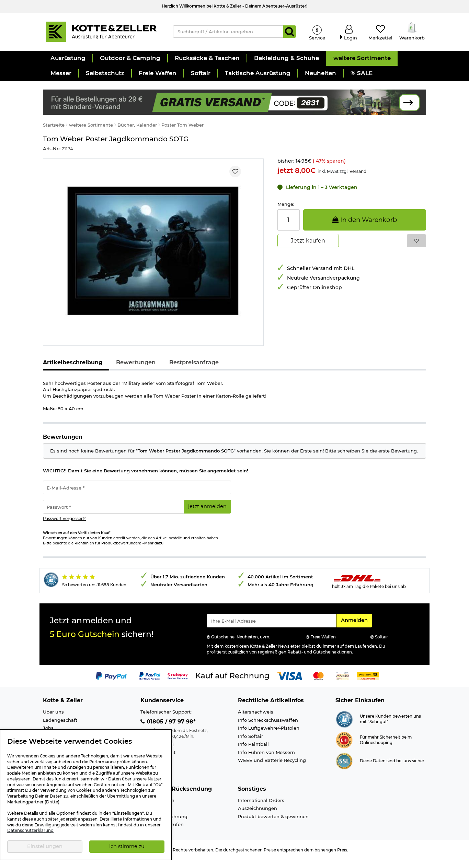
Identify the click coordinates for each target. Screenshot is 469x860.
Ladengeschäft (60, 720)
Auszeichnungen (257, 808)
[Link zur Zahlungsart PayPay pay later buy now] (149, 676)
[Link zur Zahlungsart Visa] (289, 676)
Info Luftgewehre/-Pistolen (268, 728)
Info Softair (250, 736)
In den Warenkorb (368, 220)
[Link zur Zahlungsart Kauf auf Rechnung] (232, 676)
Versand (358, 171)
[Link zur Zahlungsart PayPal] (111, 676)
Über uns (53, 712)
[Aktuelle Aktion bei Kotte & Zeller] (234, 101)
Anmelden (356, 620)
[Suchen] (289, 31)
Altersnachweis (255, 712)
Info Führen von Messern (266, 752)
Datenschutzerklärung (30, 830)
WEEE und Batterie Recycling (272, 760)
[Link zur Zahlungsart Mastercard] (318, 676)
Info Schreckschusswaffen (268, 720)
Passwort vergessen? (64, 518)
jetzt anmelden (207, 506)
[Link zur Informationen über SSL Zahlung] (344, 760)
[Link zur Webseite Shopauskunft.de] (344, 718)
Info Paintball (253, 744)
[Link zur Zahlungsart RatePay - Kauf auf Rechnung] (177, 676)
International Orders (261, 800)
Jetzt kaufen (308, 240)
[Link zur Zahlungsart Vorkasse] (342, 676)
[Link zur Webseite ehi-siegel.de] (344, 739)
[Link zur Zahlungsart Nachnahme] (368, 676)
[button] (67, 58)
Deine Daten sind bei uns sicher (392, 760)
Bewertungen (136, 362)
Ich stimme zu (127, 846)
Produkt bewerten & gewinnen (273, 816)
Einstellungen (44, 846)
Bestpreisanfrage (194, 362)
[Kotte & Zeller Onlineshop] (100, 31)
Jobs (48, 728)
